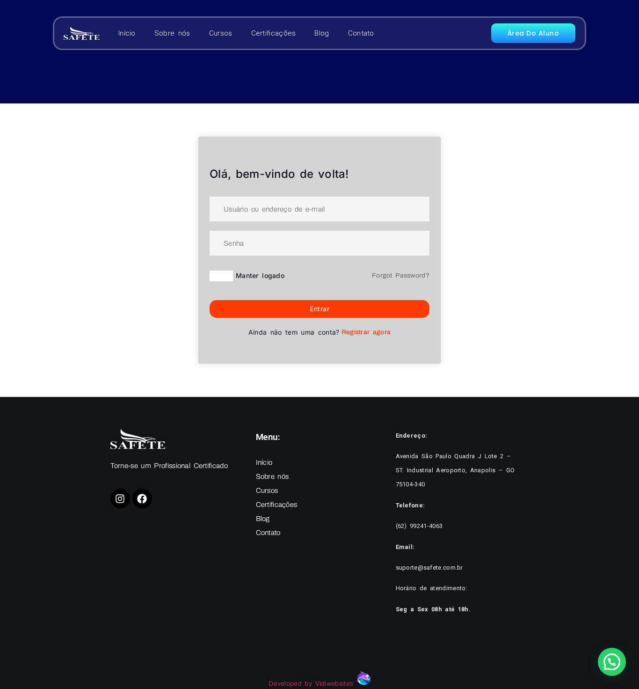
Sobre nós (172, 33)
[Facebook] (142, 498)
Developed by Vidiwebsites (312, 683)
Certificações (273, 33)
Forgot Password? (400, 275)
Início (127, 33)
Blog (321, 33)
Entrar (319, 309)
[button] (612, 662)
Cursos (220, 33)
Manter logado (260, 275)
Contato (361, 33)
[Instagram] (120, 498)
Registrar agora (366, 332)
